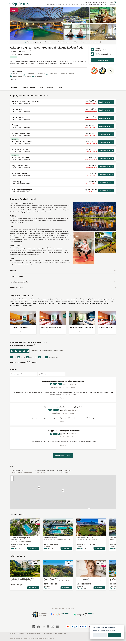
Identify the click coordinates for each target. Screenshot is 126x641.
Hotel (84, 579)
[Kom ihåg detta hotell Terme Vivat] (45, 520)
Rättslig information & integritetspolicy (34, 638)
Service (47, 638)
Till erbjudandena (102, 60)
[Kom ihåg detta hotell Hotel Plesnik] (111, 520)
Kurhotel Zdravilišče (21, 579)
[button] (39, 487)
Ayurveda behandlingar (53, 5)
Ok (114, 635)
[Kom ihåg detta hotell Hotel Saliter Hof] (78, 520)
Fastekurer (83, 5)
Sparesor (75, 5)
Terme (48, 538)
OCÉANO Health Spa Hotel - (21, 539)
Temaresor (112, 5)
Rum (41, 88)
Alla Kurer (104, 5)
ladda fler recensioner (63, 456)
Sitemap (52, 638)
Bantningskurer (94, 5)
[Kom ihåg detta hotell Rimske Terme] (45, 561)
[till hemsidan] (19, 3)
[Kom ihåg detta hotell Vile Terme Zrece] (111, 561)
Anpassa (99, 635)
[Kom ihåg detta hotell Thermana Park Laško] (114, 9)
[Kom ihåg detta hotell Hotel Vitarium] (78, 561)
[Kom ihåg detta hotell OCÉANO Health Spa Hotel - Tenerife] (12, 520)
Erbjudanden (14, 88)
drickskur (12, 212)
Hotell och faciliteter (29, 88)
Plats (60, 88)
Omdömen (50, 88)
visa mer (12, 79)
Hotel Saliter (83, 538)
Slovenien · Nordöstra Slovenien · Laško (22, 54)
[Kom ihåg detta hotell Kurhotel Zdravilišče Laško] (12, 561)
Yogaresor (66, 5)
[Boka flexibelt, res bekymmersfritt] (100, 42)
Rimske (49, 579)
